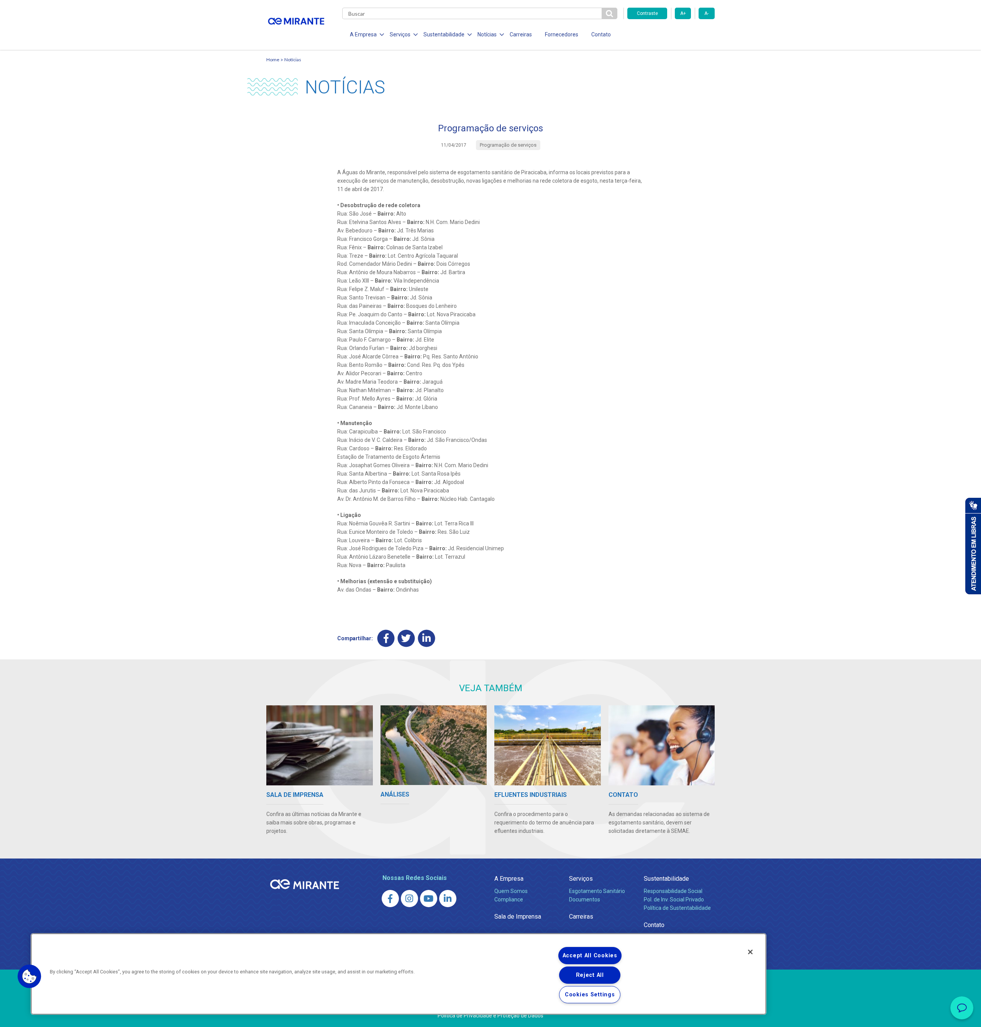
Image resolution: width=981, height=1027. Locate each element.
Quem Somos (511, 891)
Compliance (508, 899)
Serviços (581, 878)
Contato (601, 34)
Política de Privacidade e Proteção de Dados (490, 1015)
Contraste (647, 13)
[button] (29, 976)
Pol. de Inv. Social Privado (674, 899)
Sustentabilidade (666, 878)
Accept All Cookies (590, 955)
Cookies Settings (590, 994)
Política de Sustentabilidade (677, 908)
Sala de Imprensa (517, 916)
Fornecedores (561, 34)
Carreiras (521, 34)
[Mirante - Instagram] (409, 898)
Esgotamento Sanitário (597, 891)
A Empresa (508, 878)
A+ (683, 13)
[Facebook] (386, 638)
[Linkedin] (426, 638)
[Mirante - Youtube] (428, 898)
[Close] (750, 952)
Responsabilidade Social (673, 891)
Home (272, 59)
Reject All (590, 975)
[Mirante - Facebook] (390, 898)
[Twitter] (406, 638)
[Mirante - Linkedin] (447, 898)
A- (706, 13)
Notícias (292, 59)
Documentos (584, 899)
